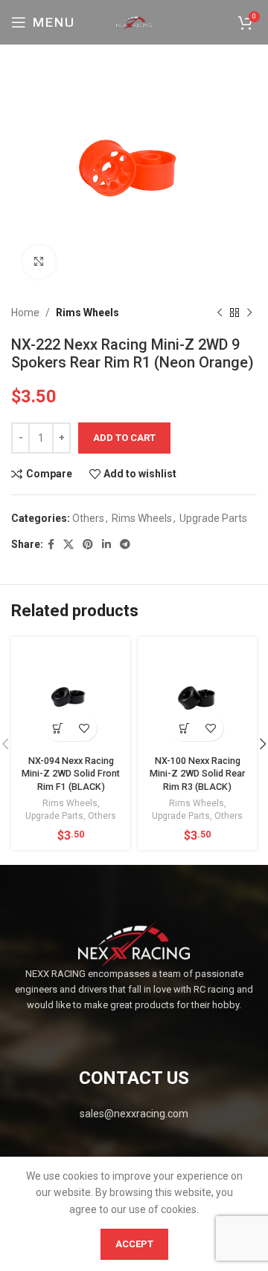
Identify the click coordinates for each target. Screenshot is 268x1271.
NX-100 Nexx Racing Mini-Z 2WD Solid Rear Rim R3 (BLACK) (197, 773)
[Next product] (249, 312)
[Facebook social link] (51, 545)
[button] (58, 728)
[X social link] (68, 545)
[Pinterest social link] (88, 545)
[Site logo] (134, 21)
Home (25, 312)
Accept (134, 1243)
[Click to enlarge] (39, 261)
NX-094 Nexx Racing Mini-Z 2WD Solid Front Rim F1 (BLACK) (71, 773)
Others (88, 518)
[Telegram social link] (125, 545)
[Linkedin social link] (106, 545)
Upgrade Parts (213, 518)
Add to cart (124, 437)
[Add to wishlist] (84, 728)
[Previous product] (219, 312)
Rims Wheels (87, 312)
